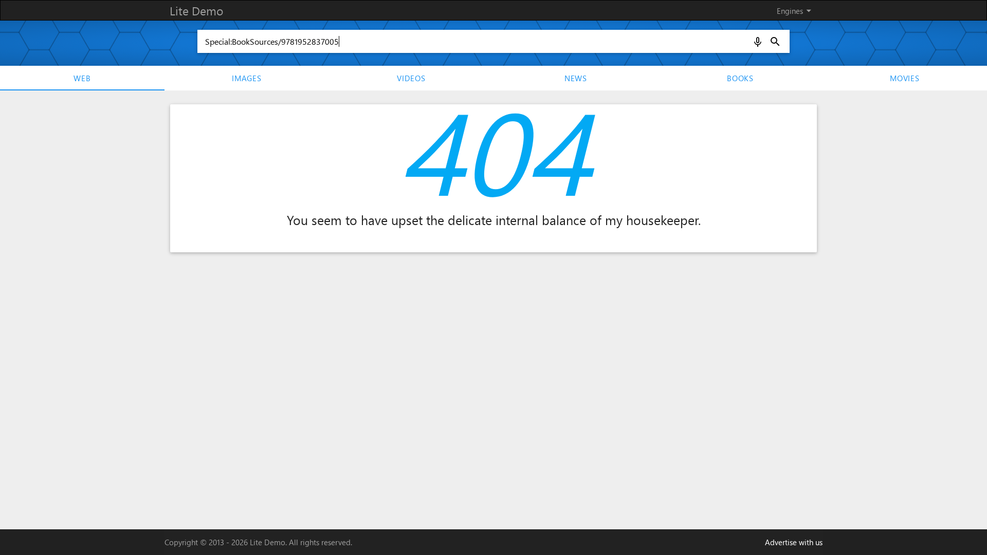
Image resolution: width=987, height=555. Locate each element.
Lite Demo (196, 10)
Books (740, 78)
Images (247, 78)
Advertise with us (793, 542)
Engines (796, 10)
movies (905, 78)
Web (82, 78)
